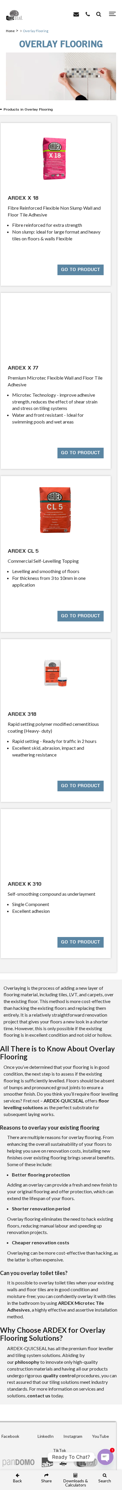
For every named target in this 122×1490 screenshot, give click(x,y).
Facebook (10, 1436)
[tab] (62, 109)
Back (17, 1480)
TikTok (59, 1450)
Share (46, 1480)
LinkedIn (46, 1436)
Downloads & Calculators (75, 1482)
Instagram (72, 1436)
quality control (59, 1375)
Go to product (80, 270)
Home (10, 31)
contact (35, 1395)
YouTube (100, 1436)
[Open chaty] (105, 1457)
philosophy (27, 1362)
